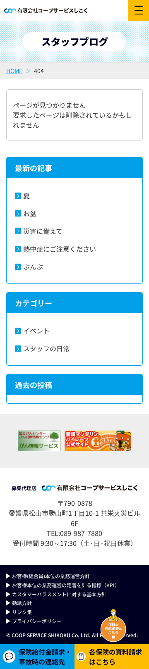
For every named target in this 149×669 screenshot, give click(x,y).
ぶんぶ (33, 266)
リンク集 (22, 611)
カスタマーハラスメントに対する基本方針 (59, 594)
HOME (14, 71)
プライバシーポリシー (37, 620)
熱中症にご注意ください (59, 249)
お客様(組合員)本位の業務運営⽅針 (51, 575)
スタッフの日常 (46, 348)
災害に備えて (42, 231)
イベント (36, 331)
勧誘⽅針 (22, 602)
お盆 (29, 213)
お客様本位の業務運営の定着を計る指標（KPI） (66, 584)
